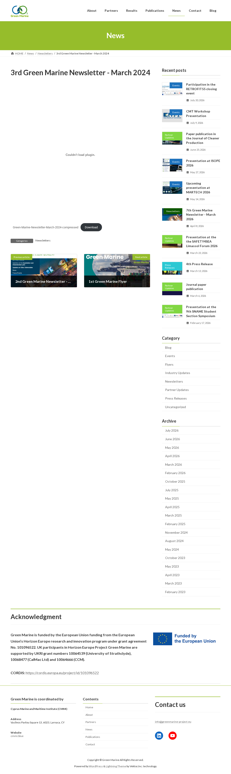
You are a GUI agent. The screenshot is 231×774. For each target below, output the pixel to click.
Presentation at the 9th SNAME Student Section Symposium (201, 311)
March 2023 (173, 583)
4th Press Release (199, 264)
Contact (90, 744)
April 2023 (172, 575)
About (89, 714)
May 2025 (172, 498)
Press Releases (176, 398)
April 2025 (172, 507)
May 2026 (172, 447)
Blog (168, 347)
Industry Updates (177, 373)
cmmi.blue (17, 736)
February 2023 (175, 592)
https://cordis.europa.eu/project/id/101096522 (62, 673)
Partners (90, 722)
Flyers (169, 364)
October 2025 (175, 481)
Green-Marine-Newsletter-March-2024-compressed (45, 227)
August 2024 (174, 541)
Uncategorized (175, 407)
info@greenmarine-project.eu (173, 721)
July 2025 (171, 490)
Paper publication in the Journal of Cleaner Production (202, 138)
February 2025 (175, 524)
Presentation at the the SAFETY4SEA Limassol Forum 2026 (201, 241)
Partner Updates (177, 390)
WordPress (96, 766)
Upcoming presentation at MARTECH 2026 (198, 187)
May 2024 (172, 549)
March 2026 (173, 464)
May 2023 (172, 566)
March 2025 (173, 515)
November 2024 (176, 532)
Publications (92, 736)
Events (170, 356)
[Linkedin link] (159, 735)
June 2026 (172, 439)
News (88, 729)
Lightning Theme (116, 766)
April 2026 (172, 456)
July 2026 (171, 430)
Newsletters (43, 240)
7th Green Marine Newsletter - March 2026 (201, 214)
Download (91, 227)
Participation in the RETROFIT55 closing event (201, 88)
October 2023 (175, 558)
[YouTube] (173, 735)
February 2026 (175, 473)
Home (89, 707)
